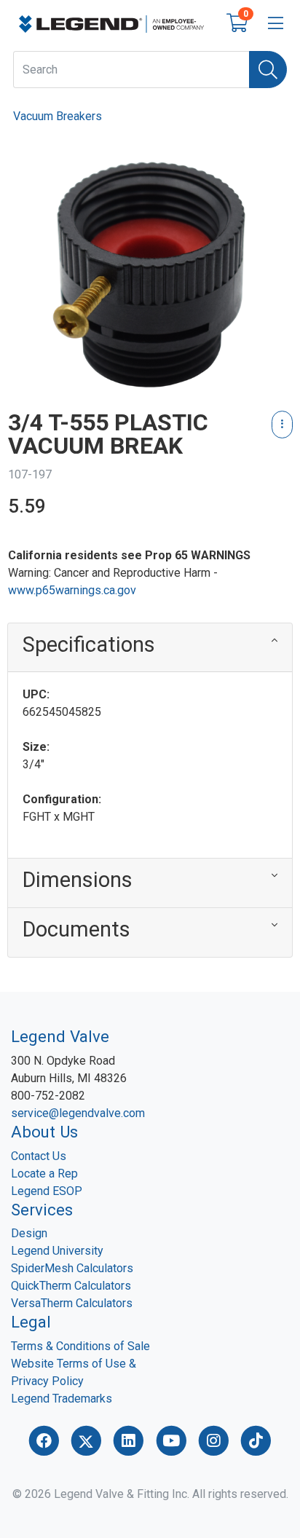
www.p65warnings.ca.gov (72, 590)
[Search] (268, 69)
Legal (31, 1321)
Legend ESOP (46, 1191)
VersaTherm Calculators (72, 1303)
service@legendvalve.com (78, 1113)
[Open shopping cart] (237, 26)
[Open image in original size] (111, 23)
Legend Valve (60, 1036)
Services (42, 1209)
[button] (150, 647)
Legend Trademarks (61, 1398)
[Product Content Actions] (282, 424)
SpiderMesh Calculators (72, 1268)
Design (29, 1233)
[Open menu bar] (275, 24)
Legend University (57, 1251)
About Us (44, 1131)
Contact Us (38, 1156)
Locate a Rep (44, 1173)
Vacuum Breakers (57, 116)
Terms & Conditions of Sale (80, 1346)
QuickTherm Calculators (71, 1286)
